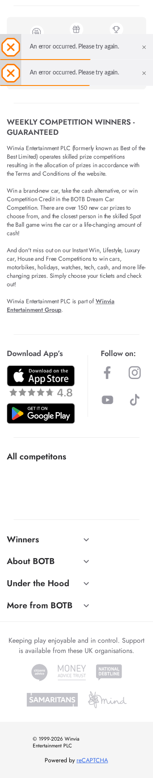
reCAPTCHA (92, 760)
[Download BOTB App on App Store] (41, 380)
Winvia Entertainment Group (60, 305)
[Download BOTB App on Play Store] (41, 413)
